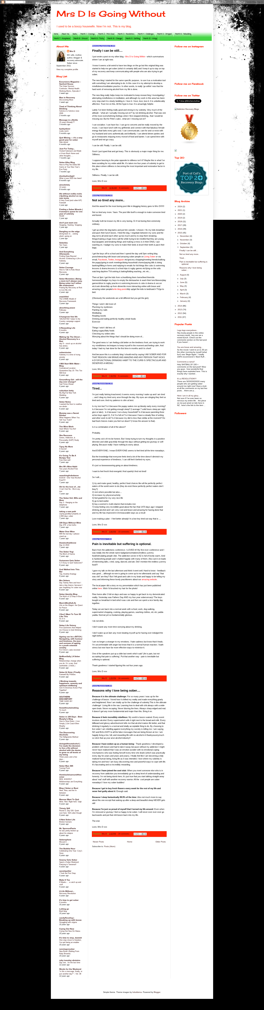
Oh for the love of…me (69, 487)
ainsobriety (64, 185)
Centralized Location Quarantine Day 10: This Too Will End (70, 370)
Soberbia (63, 243)
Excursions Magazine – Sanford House (70, 83)
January (184, 301)
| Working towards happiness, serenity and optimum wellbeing (70, 683)
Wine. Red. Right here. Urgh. (70, 802)
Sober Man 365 (66, 766)
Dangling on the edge (69, 231)
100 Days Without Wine (70, 523)
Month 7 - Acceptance (62, 38)
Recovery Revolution (67, 893)
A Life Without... (66, 891)
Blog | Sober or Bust (68, 788)
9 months (63, 330)
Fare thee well (64, 460)
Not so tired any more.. (108, 200)
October (184, 243)
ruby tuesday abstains (69, 960)
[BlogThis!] (137, 188)
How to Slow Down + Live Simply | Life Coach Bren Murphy (69, 723)
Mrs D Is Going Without (111, 14)
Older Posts (161, 842)
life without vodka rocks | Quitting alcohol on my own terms (70, 196)
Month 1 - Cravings (88, 34)
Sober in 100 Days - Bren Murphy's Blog (70, 718)
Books (75, 34)
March (183, 293)
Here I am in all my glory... (188, 396)
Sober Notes (65, 402)
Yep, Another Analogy (67, 574)
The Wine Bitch (66, 426)
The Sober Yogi (66, 552)
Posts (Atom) (109, 846)
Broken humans (65, 822)
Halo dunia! (63, 142)
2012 (180, 313)
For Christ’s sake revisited (69, 650)
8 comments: (124, 188)
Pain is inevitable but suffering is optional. (121, 544)
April (182, 290)
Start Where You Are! (67, 429)
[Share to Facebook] (142, 188)
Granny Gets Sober (68, 860)
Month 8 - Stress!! (81, 38)
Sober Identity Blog (68, 594)
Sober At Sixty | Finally (69, 672)
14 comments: (124, 678)
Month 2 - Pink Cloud (106, 34)
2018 (180, 221)
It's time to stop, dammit (70, 938)
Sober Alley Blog (67, 162)
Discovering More (66, 100)
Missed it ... (64, 842)
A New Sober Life (67, 819)
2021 (180, 210)
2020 (180, 214)
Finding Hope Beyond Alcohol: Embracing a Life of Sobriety (70, 258)
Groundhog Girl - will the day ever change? (70, 380)
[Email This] (134, 188)
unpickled (64, 296)
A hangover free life (68, 317)
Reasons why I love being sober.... (116, 690)
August (183, 275)
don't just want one (68, 223)
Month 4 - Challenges (146, 34)
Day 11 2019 (64, 545)
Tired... (97, 388)
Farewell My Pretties (67, 674)
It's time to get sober (69, 900)
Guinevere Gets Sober (69, 560)
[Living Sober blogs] (189, 143)
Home (56, 34)
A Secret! (63, 449)
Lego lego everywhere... (187, 330)
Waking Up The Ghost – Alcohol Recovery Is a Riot (70, 339)
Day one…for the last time (69, 963)
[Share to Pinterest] (145, 188)
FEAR (61, 216)
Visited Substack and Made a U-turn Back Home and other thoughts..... (70, 153)
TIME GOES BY (65, 701)
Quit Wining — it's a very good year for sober (70, 139)
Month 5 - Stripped (164, 34)
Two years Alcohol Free (68, 469)
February (62, 310)
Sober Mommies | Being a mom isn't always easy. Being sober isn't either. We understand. (70, 282)
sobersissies (65, 352)
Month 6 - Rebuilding (183, 34)
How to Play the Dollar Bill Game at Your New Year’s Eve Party (69, 167)
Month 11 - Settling (133, 38)
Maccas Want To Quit (69, 799)
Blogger (157, 992)
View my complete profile (67, 69)
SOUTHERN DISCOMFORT (65, 698)
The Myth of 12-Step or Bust (70, 596)
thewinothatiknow (67, 543)
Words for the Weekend (70, 969)
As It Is (62, 619)
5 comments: (123, 376)
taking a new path (67, 511)
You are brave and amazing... (190, 347)
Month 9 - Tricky (97, 38)
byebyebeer (64, 129)
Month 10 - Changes (115, 38)
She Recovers (65, 435)
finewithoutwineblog (69, 708)
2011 (180, 317)
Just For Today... (67, 149)
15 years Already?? (67, 122)
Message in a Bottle (68, 120)
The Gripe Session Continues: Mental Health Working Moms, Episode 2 (69, 88)
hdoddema (137, 992)
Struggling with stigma (68, 922)
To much (62, 710)
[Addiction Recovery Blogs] (187, 109)
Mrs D (72, 51)
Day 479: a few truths (67, 525)
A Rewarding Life (67, 328)
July (182, 279)
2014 (180, 306)
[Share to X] (140, 188)
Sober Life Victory (67, 625)
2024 (180, 206)
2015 (180, 233)
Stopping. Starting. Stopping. (70, 225)
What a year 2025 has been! (70, 178)
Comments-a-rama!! (186, 362)
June (182, 282)
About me (65, 34)
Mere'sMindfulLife (67, 603)
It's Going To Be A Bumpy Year (67, 456)
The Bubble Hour (67, 848)
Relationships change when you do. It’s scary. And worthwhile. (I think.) (70, 663)
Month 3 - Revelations (126, 34)
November (185, 240)
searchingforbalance (69, 475)
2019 (180, 218)
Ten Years (63, 245)
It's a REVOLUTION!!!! (186, 379)
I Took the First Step (67, 873)
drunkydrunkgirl (66, 176)
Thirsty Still (64, 808)
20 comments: (124, 834)
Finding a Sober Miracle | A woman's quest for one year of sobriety (71, 211)
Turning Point (64, 768)
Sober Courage (66, 267)
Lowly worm (64, 131)
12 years (62, 187)
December (185, 236)
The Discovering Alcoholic (67, 733)
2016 (180, 229)
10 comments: (124, 532)
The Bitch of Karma (67, 554)
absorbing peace (67, 308)
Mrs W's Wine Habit (68, 466)
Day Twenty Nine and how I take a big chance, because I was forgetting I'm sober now (70, 585)
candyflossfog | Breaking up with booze (70, 919)
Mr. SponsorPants (67, 828)
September (185, 247)
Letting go (64, 909)
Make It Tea (64, 880)
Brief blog (63, 911)
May (182, 286)
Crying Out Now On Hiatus (69, 931)
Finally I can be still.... (107, 50)
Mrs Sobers (64, 580)
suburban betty (66, 390)
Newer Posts (98, 842)
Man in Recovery (67, 97)
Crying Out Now (66, 929)
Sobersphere (65, 840)
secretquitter (65, 871)
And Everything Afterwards (66, 253)
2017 (180, 225)
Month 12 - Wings (150, 38)
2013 (180, 309)
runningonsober (67, 949)
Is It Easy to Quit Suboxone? (70, 563)
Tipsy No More (66, 447)
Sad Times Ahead (66, 384)
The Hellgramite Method (68, 737)
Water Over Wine (67, 531)
